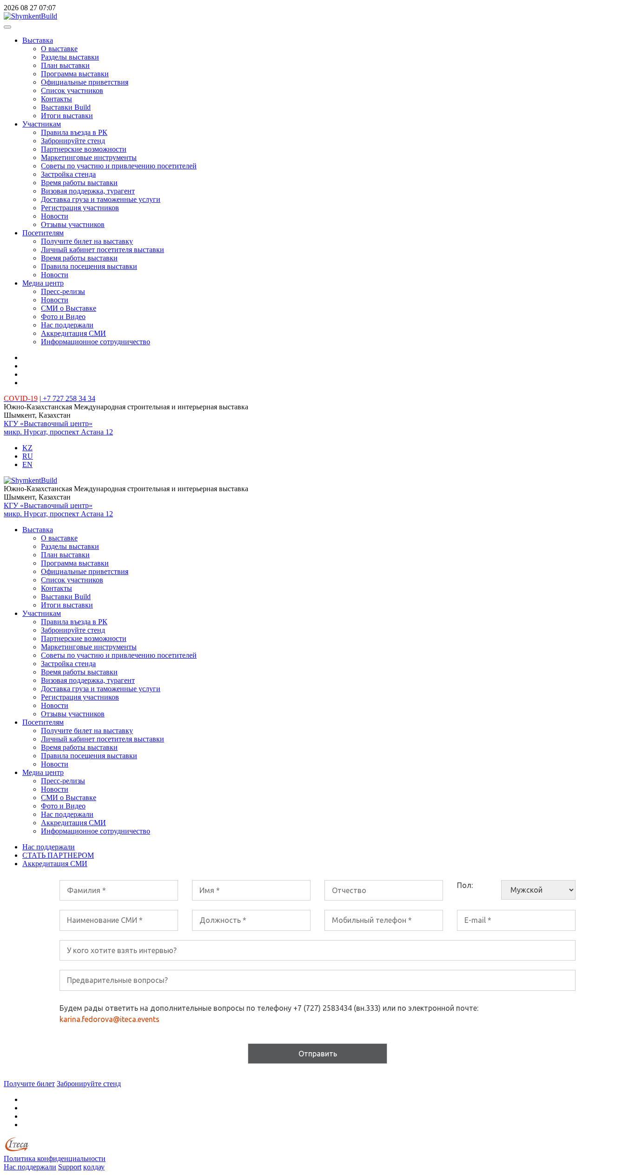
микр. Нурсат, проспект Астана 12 (58, 432)
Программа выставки (75, 74)
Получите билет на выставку (87, 241)
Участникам (41, 124)
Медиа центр (43, 283)
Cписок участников (72, 90)
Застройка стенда (68, 174)
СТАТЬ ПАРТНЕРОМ (58, 855)
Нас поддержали (67, 325)
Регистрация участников (80, 208)
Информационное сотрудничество (95, 342)
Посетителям (43, 233)
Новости (54, 216)
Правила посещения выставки (89, 266)
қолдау (94, 1167)
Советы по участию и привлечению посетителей (119, 166)
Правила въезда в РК (74, 132)
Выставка (37, 40)
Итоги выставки (67, 116)
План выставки (65, 65)
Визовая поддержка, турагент (88, 191)
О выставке (59, 49)
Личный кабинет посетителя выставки (102, 250)
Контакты (56, 99)
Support (69, 1167)
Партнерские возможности (83, 149)
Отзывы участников (73, 224)
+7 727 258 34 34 (68, 398)
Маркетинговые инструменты (89, 157)
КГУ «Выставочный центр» (48, 423)
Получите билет (29, 1084)
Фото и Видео (63, 316)
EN (27, 464)
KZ (27, 448)
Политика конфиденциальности (55, 1158)
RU (27, 456)
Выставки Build (66, 107)
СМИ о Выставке (68, 308)
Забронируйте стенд (73, 141)
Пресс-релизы (63, 291)
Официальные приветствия (84, 82)
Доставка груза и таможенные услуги (100, 199)
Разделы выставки (70, 57)
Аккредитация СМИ (73, 333)
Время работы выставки (79, 183)
